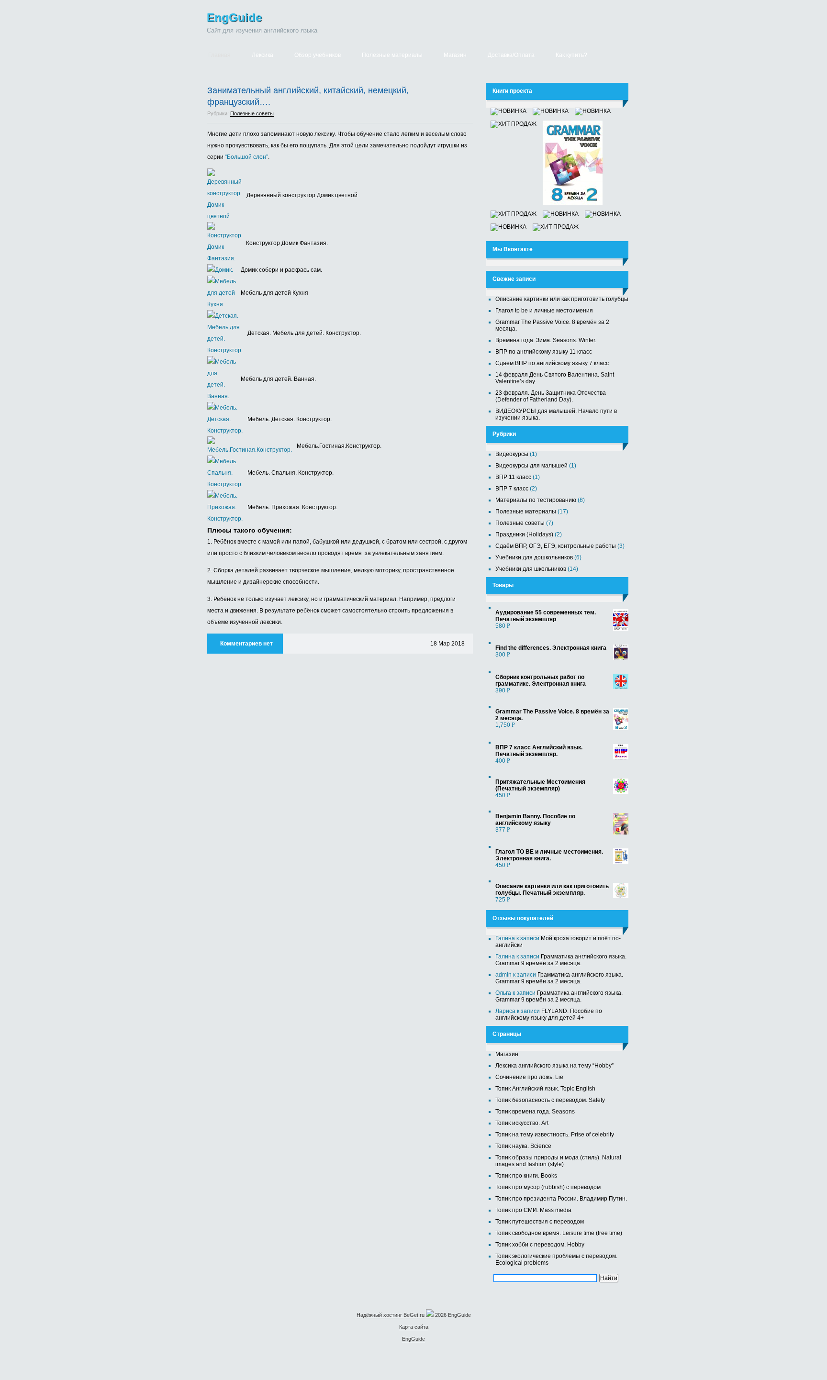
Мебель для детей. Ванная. (278, 379)
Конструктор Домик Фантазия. (287, 243)
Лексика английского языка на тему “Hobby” (554, 1065)
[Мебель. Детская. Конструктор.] (227, 430)
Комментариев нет (246, 643)
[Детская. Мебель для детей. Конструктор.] (227, 350)
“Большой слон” (246, 157)
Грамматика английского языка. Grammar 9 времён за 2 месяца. (560, 960)
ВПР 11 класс (513, 477)
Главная (219, 55)
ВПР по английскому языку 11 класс (543, 351)
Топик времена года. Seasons (535, 1111)
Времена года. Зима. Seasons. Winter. (545, 340)
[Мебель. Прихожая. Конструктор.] (227, 518)
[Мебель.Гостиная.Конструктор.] (252, 449)
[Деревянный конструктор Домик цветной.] (226, 216)
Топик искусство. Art (521, 1123)
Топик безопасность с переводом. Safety (550, 1100)
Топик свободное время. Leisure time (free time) (558, 1233)
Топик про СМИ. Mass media (533, 1210)
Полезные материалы (392, 55)
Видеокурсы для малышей (531, 465)
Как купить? (571, 55)
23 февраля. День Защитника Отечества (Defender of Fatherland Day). (550, 396)
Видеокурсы (511, 454)
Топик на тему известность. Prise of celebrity (554, 1134)
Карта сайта (413, 1327)
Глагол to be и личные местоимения (544, 310)
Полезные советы (252, 113)
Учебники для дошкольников (534, 557)
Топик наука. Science (523, 1146)
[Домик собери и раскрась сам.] (222, 270)
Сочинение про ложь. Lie (529, 1077)
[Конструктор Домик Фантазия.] (226, 258)
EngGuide (234, 17)
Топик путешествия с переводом (539, 1221)
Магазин (455, 55)
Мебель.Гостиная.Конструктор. (339, 446)
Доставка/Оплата (511, 55)
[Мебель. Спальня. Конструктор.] (227, 484)
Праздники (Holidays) (524, 534)
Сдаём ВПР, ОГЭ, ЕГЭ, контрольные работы (555, 546)
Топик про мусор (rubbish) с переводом (548, 1187)
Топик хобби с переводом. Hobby (539, 1244)
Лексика (262, 55)
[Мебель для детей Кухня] (224, 304)
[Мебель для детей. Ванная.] (224, 396)
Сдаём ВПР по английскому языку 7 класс (552, 363)
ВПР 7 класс (511, 488)
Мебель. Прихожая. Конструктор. (292, 507)
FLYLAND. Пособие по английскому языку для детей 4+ (548, 1014)
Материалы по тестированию (535, 500)
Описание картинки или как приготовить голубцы (561, 299)
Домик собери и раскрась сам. (281, 270)
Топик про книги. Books (526, 1175)
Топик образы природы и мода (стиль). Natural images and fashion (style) (558, 1161)
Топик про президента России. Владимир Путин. (561, 1198)
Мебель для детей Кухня (274, 292)
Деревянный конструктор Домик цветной (302, 195)
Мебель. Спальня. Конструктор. (290, 472)
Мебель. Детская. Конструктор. (289, 419)
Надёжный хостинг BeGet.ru (391, 1315)
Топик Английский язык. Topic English (545, 1088)
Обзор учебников (317, 55)
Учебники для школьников (530, 569)
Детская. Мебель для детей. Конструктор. (304, 333)
